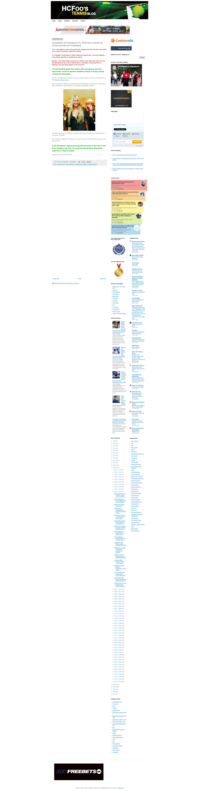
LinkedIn (127, 134)
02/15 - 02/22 (118, 667)
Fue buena (134, 458)
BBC (132, 445)
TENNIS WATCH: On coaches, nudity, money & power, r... (120, 495)
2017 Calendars (136, 347)
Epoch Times (116, 311)
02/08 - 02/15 (118, 669)
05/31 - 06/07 (118, 630)
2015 (114, 453)
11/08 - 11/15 (118, 482)
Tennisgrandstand (136, 512)
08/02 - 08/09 (118, 608)
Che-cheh (115, 704)
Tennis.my (134, 510)
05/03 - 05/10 (118, 640)
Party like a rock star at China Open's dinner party (119, 517)
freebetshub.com (117, 702)
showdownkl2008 (92, 164)
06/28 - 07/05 (118, 621)
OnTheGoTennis (136, 338)
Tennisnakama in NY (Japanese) (137, 515)
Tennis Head (134, 485)
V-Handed (115, 752)
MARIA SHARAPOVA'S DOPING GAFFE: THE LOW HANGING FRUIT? (138, 379)
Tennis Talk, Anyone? (138, 365)
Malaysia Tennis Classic (61, 80)
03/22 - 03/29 (118, 654)
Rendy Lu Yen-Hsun (137, 476)
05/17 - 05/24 (118, 635)
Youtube (136, 134)
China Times (116, 309)
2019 (114, 443)
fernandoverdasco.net (137, 454)
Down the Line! (136, 391)
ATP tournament (87, 69)
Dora (113, 706)
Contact (83, 20)
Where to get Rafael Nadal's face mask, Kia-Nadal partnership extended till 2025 (125, 193)
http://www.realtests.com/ (119, 719)
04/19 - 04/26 (118, 645)
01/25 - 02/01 (118, 674)
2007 (114, 687)
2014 (114, 455)
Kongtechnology (117, 735)
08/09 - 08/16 (118, 606)
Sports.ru (115, 290)
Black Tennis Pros (137, 305)
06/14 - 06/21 (118, 625)
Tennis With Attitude (138, 255)
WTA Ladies (134, 528)
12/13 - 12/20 (118, 474)
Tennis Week (134, 504)
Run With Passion (117, 746)
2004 (114, 694)
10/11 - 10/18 (118, 489)
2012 (114, 460)
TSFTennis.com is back (138, 387)
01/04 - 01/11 (118, 681)
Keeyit (114, 733)
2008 (114, 684)
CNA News (115, 307)
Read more (120, 189)
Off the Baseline (135, 472)
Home (54, 20)
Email (117, 136)
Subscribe (75, 20)
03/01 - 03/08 (118, 662)
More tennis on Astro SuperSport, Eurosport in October (120, 550)
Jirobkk (133, 460)
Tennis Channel (135, 480)
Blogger (121, 788)
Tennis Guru (135, 263)
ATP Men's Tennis (137, 290)
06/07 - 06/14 (118, 628)
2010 (114, 465)
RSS (126, 136)
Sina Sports (115, 294)
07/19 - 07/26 (118, 613)
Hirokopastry (116, 710)
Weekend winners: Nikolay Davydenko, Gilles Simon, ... (120, 568)
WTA (132, 526)
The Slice (134, 330)
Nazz (113, 739)
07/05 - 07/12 (118, 618)
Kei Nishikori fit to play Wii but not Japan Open (119, 533)
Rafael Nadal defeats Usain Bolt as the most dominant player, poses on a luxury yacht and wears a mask (124, 203)
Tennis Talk (134, 497)
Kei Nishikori (134, 462)
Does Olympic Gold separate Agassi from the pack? (138, 368)
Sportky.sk (115, 298)
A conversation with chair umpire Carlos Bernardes (120, 574)
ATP (132, 443)
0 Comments (73, 161)
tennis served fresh (137, 385)
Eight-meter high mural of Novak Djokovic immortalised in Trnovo (123, 182)
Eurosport (134, 451)
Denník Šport (116, 292)
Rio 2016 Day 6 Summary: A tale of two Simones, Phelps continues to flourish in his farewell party (138, 358)
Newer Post (56, 278)
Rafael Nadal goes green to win (119, 505)
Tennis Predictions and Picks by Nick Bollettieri (137, 278)
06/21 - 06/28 (118, 623)
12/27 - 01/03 (118, 469)
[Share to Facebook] (88, 162)
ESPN (133, 449)
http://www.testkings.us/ (118, 721)
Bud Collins (134, 447)
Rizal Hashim (116, 743)
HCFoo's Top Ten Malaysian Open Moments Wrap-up (120, 556)
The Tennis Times (136, 520)
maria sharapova (70, 164)
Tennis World (135, 506)
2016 (114, 450)
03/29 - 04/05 (118, 652)
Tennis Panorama (136, 493)
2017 (114, 448)
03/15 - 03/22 (118, 657)
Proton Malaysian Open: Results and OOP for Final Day (120, 579)
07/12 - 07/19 (118, 616)
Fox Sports (134, 456)
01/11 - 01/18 (118, 679)
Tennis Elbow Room (137, 483)
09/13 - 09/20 (118, 594)
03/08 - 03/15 (118, 659)
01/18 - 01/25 (118, 676)
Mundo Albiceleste (117, 737)
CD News (115, 300)
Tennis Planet (135, 495)
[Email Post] (78, 161)
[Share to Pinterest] (90, 162)
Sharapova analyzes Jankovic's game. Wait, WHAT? (137, 422)
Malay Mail (115, 296)
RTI (113, 305)
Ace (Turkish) (135, 441)
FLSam (114, 708)
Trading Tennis (135, 522)
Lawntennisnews (136, 464)
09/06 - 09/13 (118, 596)
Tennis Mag (134, 489)
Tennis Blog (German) (137, 478)
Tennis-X (133, 508)
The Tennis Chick (137, 322)
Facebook (119, 134)
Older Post (103, 278)
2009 (114, 467)
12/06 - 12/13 (118, 477)
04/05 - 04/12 (118, 650)
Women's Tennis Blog (138, 241)
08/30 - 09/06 (118, 599)
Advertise (67, 20)
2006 (114, 689)
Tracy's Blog (115, 750)
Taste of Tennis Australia (119, 313)
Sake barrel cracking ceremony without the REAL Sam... (120, 527)
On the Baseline (135, 474)
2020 (114, 441)
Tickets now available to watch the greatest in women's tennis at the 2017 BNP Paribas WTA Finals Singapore (127, 164)
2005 (114, 692)
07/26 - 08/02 (118, 611)
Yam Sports (115, 303)
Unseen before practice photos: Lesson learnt (119, 561)
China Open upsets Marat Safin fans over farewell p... (119, 522)
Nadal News (135, 345)
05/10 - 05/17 (118, 638)
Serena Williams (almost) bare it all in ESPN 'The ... (120, 538)
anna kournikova (61, 164)
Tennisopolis (134, 518)
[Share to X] (86, 162)
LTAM (132, 470)
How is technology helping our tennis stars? (124, 155)
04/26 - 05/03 (118, 642)
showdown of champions (81, 164)
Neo (113, 741)
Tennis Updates (135, 499)
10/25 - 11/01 (118, 484)
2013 (114, 458)
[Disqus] (79, 196)
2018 (114, 445)
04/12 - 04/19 (118, 647)
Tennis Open (134, 491)
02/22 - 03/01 (118, 664)
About (60, 20)
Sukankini (115, 748)
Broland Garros (136, 431)
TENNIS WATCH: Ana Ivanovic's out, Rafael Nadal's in (120, 585)
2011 (114, 462)
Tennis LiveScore (136, 487)
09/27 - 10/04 (118, 589)
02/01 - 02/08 (118, 671)
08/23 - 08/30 (118, 601)
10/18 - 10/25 (118, 486)
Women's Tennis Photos (138, 524)
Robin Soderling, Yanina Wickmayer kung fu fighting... (120, 500)
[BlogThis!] (84, 162)
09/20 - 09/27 (118, 591)
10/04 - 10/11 (118, 491)
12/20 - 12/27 (118, 472)
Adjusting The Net (137, 269)
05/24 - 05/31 (118, 633)
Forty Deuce (135, 419)
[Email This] (82, 162)
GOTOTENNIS (136, 298)
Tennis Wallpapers (136, 502)
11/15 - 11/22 (118, 479)
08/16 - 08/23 (118, 604)
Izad (113, 727)
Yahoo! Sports (135, 531)
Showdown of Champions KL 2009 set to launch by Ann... (120, 511)
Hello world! (135, 264)
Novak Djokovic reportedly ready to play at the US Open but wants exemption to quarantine (123, 215)
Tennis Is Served (137, 411)
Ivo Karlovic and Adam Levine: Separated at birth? (120, 544)
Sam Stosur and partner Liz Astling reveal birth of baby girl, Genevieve (123, 226)
